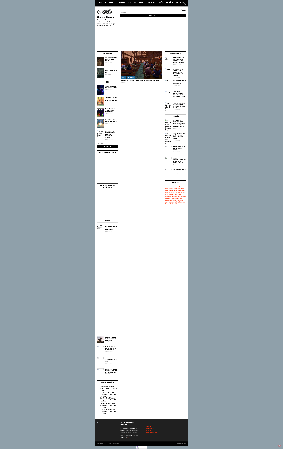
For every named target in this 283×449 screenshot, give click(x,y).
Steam (170, 202)
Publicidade (148, 426)
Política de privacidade (151, 433)
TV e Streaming (120, 2)
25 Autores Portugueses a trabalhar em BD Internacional (108, 394)
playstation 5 (175, 198)
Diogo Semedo (103, 398)
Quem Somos (149, 424)
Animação (142, 2)
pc (179, 196)
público (172, 200)
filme (179, 192)
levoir (172, 194)
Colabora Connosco (150, 428)
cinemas (175, 190)
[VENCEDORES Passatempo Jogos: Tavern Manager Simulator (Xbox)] (141, 65)
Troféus (160, 2)
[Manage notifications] (279, 446)
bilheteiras (177, 189)
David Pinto (103, 387)
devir (170, 192)
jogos (183, 192)
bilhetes (182, 189)
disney (172, 192)
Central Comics (105, 17)
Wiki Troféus (180, 2)
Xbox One (167, 204)
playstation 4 (168, 198)
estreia (176, 192)
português (167, 200)
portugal (180, 198)
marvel (179, 194)
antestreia (170, 187)
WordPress (183, 443)
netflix (182, 194)
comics (183, 190)
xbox (184, 202)
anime (166, 187)
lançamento (168, 194)
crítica (166, 192)
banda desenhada (169, 189)
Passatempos (152, 2)
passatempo (176, 196)
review (166, 202)
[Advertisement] (141, 37)
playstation (183, 196)
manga (175, 194)
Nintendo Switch (169, 196)
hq (181, 192)
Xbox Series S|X (173, 204)
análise (175, 187)
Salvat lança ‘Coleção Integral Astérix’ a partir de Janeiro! (108, 388)
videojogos (180, 202)
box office (167, 190)
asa (178, 187)
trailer (176, 202)
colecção (180, 190)
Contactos (148, 430)
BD (105, 2)
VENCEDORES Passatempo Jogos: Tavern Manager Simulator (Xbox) (140, 80)
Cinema (111, 2)
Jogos (129, 2)
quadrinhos (176, 200)
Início (100, 2)
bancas (181, 187)
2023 (135, 2)
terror (173, 202)
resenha (181, 200)
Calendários (169, 2)
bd (174, 189)
